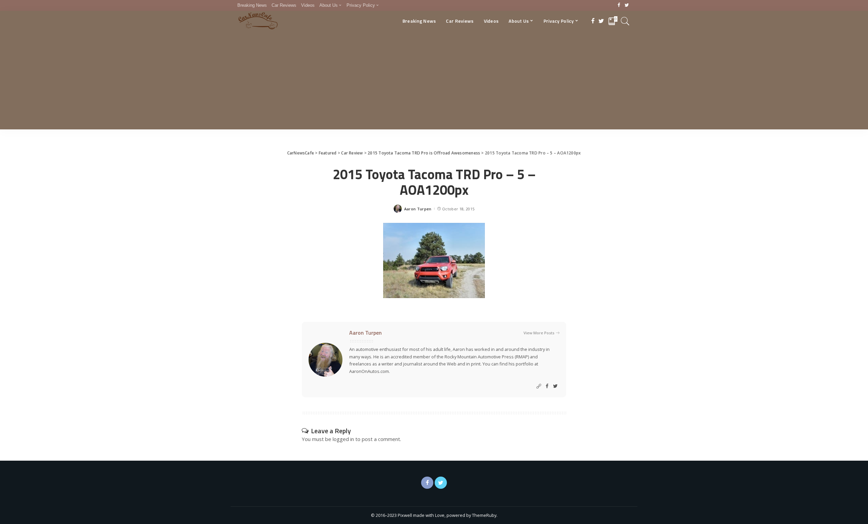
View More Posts (539, 332)
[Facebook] (619, 5)
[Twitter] (627, 5)
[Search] (625, 21)
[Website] (539, 386)
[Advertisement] (434, 82)
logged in (343, 439)
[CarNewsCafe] (258, 21)
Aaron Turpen (418, 209)
